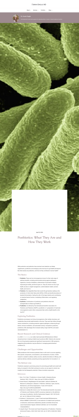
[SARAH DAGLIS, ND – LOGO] (39, 2)
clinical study (26, 337)
